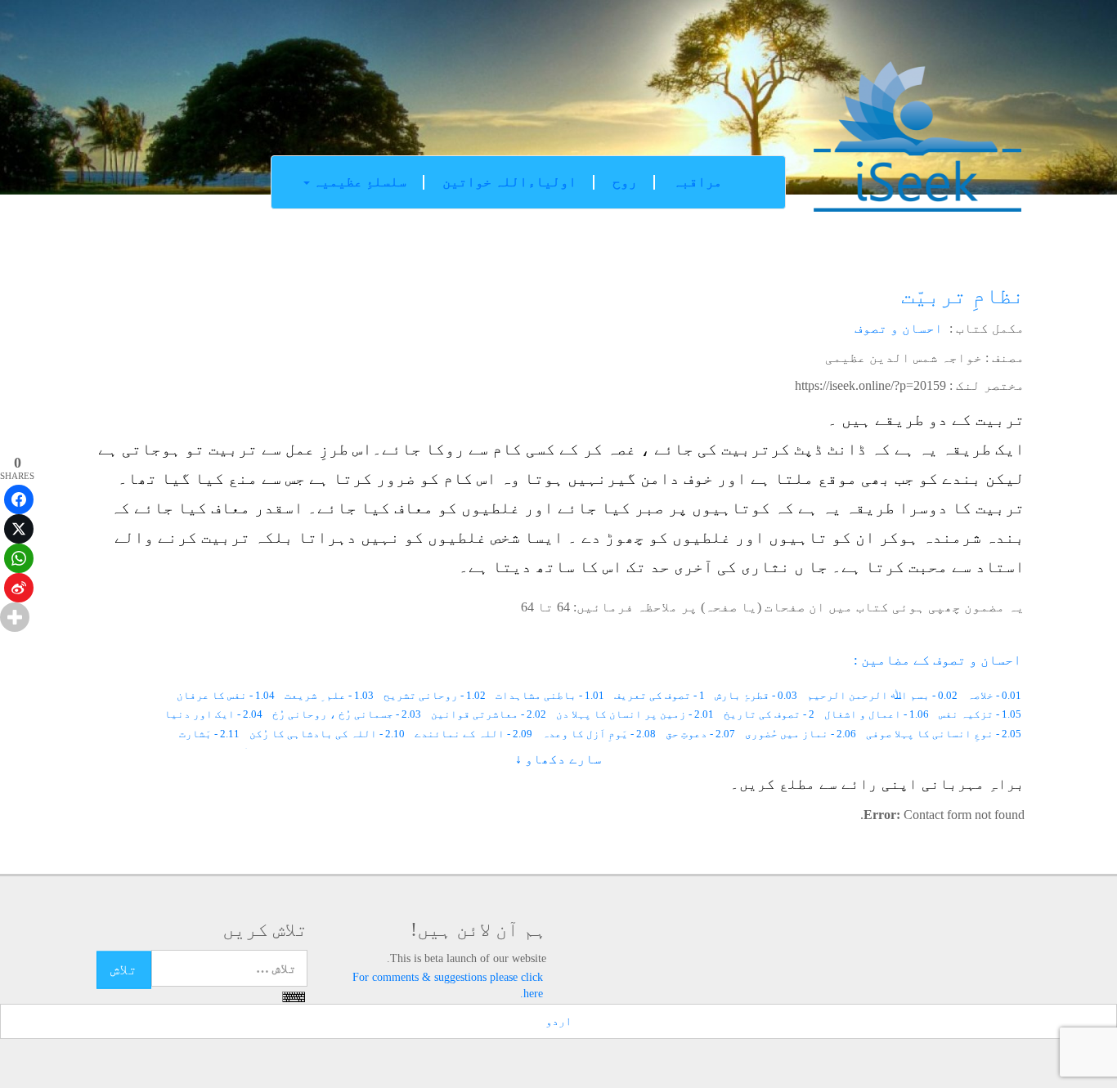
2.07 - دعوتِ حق (700, 734)
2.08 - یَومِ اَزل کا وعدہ (599, 734)
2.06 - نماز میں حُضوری (800, 734)
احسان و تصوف (899, 328)
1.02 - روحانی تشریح (435, 695)
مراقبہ (697, 182)
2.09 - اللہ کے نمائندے (473, 734)
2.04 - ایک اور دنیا (213, 714)
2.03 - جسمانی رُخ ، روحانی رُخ (346, 714)
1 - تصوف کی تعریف (659, 695)
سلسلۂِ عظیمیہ (358, 182)
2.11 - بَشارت (209, 734)
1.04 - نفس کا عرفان (226, 695)
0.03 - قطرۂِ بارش (756, 695)
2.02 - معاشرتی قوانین (488, 714)
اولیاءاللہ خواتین (509, 182)
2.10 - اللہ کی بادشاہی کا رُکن (327, 734)
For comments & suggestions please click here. (447, 985)
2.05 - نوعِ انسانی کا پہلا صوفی (943, 734)
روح (624, 182)
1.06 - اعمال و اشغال (876, 714)
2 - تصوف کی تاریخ (769, 714)
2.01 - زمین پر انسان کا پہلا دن (635, 714)
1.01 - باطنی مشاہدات (550, 695)
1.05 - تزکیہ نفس (980, 714)
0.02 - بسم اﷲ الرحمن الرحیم (882, 695)
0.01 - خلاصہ (994, 695)
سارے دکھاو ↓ (558, 759)
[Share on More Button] (14, 617)
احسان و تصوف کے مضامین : (937, 660)
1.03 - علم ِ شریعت (329, 695)
